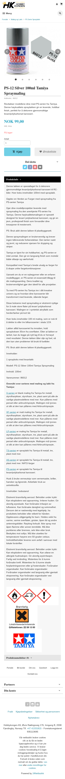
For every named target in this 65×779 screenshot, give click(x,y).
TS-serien (11, 450)
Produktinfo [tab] (12, 179)
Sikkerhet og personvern (47, 711)
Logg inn (54, 668)
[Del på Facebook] (30, 167)
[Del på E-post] (40, 167)
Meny (8, 13)
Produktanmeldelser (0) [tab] (17, 657)
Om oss (32, 668)
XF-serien (11, 412)
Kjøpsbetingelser (24, 711)
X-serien (10, 393)
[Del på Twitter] (25, 167)
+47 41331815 (34, 728)
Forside (5, 19)
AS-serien (11, 460)
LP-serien (11, 431)
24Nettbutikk (38, 773)
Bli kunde (21, 668)
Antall (6, 139)
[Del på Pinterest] (35, 167)
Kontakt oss (33, 674)
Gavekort (43, 668)
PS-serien (11, 469)
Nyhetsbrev (33, 717)
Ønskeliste (49, 151)
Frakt (10, 711)
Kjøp (19, 151)
